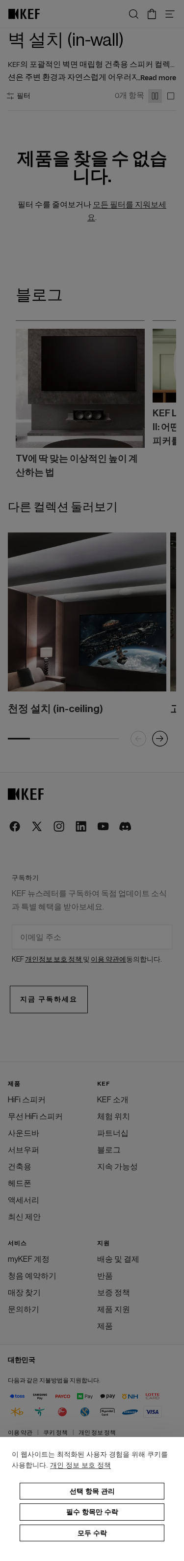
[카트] (152, 14)
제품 (105, 1326)
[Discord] (126, 827)
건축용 (19, 1167)
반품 (105, 1276)
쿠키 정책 (55, 1433)
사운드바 (23, 1133)
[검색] (134, 14)
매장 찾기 (24, 1293)
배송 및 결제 (118, 1259)
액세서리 (23, 1200)
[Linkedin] (82, 827)
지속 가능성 (117, 1167)
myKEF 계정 (29, 1259)
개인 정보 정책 (97, 1433)
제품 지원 (113, 1309)
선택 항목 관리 (92, 1491)
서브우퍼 (23, 1150)
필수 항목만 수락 (92, 1512)
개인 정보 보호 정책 (80, 1465)
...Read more (156, 78)
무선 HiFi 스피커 (35, 1117)
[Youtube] (104, 827)
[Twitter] (37, 827)
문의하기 (23, 1309)
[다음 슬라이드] (156, 399)
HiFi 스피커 (27, 1100)
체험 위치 (113, 1117)
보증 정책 (113, 1293)
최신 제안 (24, 1217)
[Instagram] (60, 827)
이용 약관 (20, 1433)
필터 (23, 96)
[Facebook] (15, 827)
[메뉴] (170, 14)
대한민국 (21, 1360)
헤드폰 (19, 1183)
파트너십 (113, 1133)
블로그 (109, 1150)
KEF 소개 (113, 1100)
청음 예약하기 (32, 1276)
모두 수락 (92, 1533)
